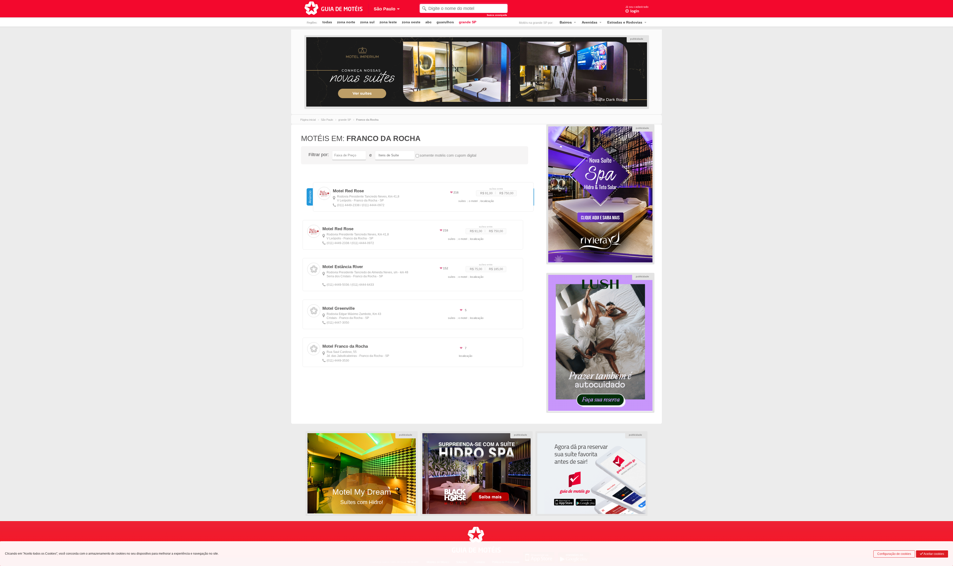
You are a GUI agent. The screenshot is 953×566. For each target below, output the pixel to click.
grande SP (467, 22)
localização (487, 200)
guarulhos (445, 22)
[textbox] (463, 8)
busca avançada (497, 15)
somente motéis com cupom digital (448, 155)
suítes (462, 200)
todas (327, 22)
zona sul (367, 22)
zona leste (388, 22)
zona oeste (411, 22)
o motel (473, 200)
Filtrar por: (318, 154)
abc (428, 22)
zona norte (346, 22)
